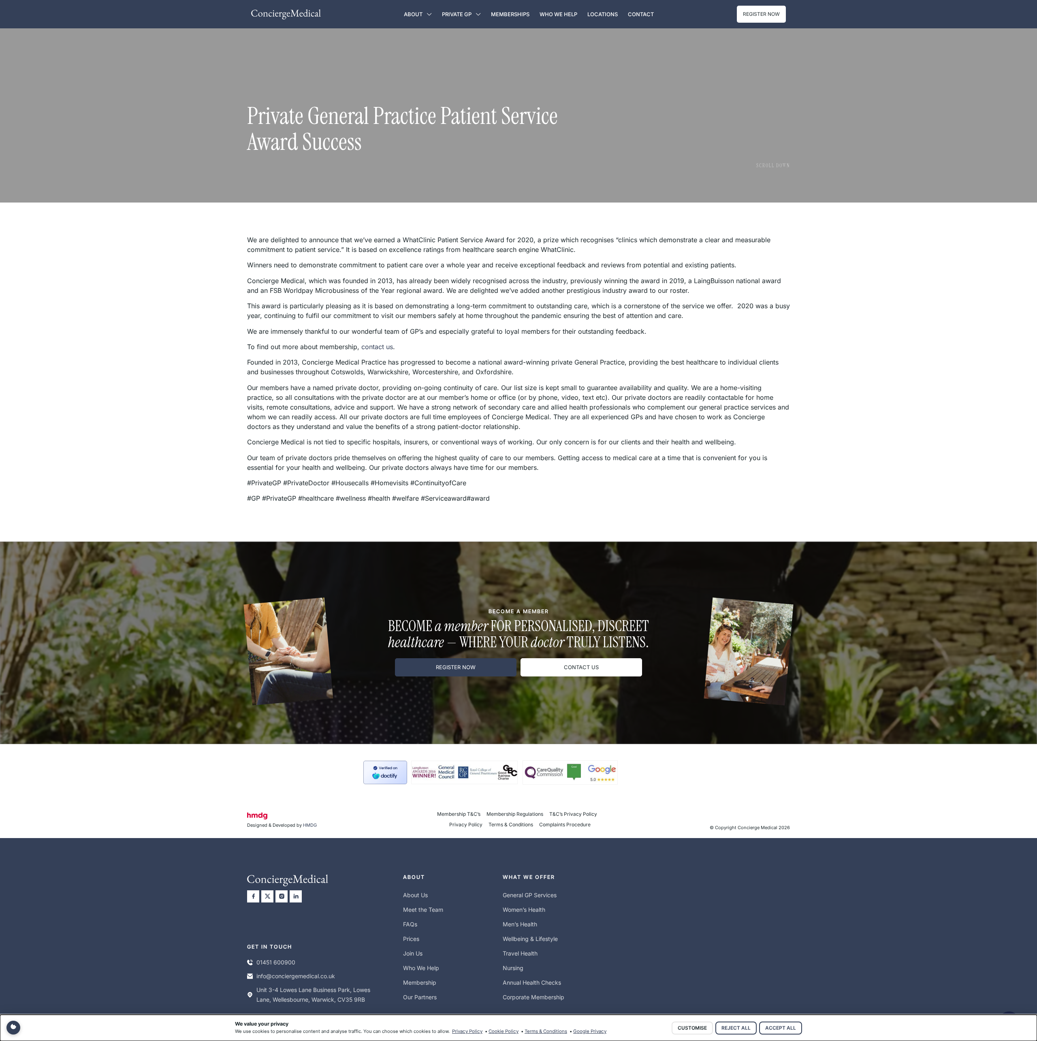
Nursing (513, 967)
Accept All (780, 1028)
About (413, 14)
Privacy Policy (465, 824)
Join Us (412, 953)
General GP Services (530, 895)
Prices (411, 938)
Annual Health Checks (532, 982)
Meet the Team (423, 909)
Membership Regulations (514, 814)
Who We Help (558, 14)
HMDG (310, 825)
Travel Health (520, 953)
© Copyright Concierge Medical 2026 (750, 827)
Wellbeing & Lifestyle (530, 938)
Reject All (736, 1028)
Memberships (510, 14)
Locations (602, 14)
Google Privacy (589, 1031)
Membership (419, 982)
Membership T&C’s (458, 814)
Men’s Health (520, 924)
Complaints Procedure (565, 824)
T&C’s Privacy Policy (573, 814)
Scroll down (773, 165)
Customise (692, 1028)
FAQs (410, 924)
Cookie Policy (503, 1031)
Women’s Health (524, 909)
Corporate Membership (533, 997)
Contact (641, 14)
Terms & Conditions (511, 824)
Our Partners (420, 997)
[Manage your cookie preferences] (13, 1028)
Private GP (457, 14)
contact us (377, 347)
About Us (415, 895)
